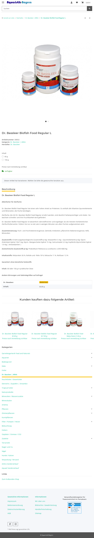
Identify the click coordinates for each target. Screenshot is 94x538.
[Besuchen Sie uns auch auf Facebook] (10, 524)
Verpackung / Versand (10, 460)
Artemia (5, 405)
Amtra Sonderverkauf (10, 464)
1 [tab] (46, 121)
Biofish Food (43, 282)
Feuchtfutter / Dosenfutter (12, 379)
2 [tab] (48, 121)
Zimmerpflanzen (8, 413)
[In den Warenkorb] (4, 25)
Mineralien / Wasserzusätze (12, 396)
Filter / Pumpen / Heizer (11, 422)
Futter (4, 370)
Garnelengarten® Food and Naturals (16, 353)
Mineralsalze (7, 400)
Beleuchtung (7, 426)
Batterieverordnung (15, 505)
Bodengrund (6, 362)
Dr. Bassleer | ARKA (18, 142)
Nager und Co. (7, 447)
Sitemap (38, 513)
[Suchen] (89, 8)
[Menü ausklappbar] (3, 1)
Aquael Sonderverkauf (10, 468)
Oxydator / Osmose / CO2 (11, 434)
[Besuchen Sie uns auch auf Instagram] (15, 524)
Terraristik (6, 443)
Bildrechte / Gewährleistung (46, 505)
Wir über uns (40, 501)
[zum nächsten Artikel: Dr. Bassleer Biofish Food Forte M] (89, 18)
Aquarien (5, 358)
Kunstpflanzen (7, 417)
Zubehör (5, 438)
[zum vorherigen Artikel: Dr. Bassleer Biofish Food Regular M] (85, 18)
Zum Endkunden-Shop (10, 479)
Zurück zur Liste (8, 18)
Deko (4, 366)
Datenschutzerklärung (16, 509)
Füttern (4, 430)
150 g (7, 160)
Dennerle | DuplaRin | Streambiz (15, 384)
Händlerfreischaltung (43, 509)
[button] (71, 2)
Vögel (4, 451)
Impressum (12, 501)
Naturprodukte (7, 392)
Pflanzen (5, 409)
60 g (6, 156)
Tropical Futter (7, 388)
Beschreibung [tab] (8, 189)
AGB (9, 513)
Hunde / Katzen (8, 455)
